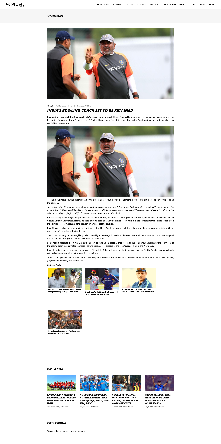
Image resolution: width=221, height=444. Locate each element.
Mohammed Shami (70, 210)
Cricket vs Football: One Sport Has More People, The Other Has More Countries (125, 399)
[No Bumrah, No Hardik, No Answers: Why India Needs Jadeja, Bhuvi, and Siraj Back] (94, 383)
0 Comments (80, 106)
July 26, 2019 (51, 106)
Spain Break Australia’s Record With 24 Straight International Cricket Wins (61, 399)
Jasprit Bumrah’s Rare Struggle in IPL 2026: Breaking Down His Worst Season (158, 399)
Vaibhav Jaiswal (61, 106)
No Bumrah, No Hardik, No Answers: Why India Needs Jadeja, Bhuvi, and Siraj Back (94, 399)
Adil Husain (65, 407)
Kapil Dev (103, 235)
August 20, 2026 (53, 407)
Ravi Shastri (53, 228)
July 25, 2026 (84, 407)
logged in (63, 431)
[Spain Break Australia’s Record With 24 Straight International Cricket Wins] (61, 383)
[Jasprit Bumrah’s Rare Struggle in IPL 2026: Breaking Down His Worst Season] (159, 383)
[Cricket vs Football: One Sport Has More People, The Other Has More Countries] (126, 383)
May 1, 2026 (149, 407)
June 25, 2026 (117, 407)
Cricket (70, 106)
